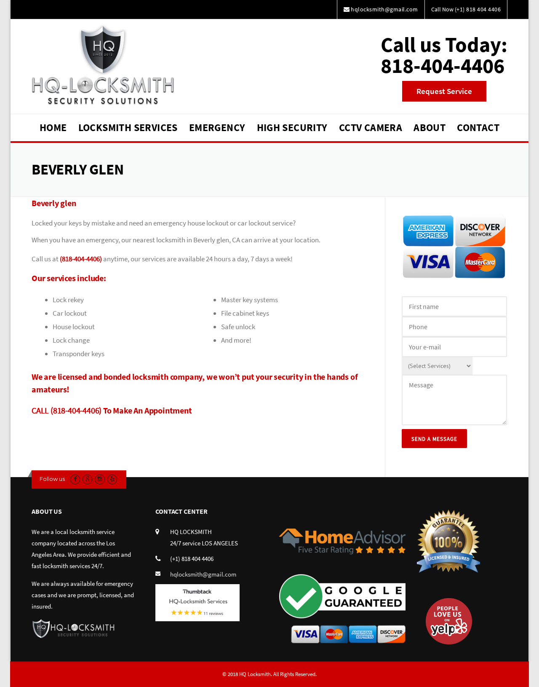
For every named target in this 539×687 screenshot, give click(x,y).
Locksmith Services (128, 127)
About (430, 127)
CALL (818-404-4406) (66, 410)
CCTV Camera (370, 127)
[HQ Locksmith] (102, 63)
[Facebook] (75, 479)
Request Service (444, 91)
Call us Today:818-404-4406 (444, 55)
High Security (292, 127)
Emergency (217, 127)
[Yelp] (112, 479)
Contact (478, 127)
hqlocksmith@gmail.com (203, 574)
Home (53, 127)
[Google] (87, 479)
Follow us (52, 478)
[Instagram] (99, 479)
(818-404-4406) (81, 258)
